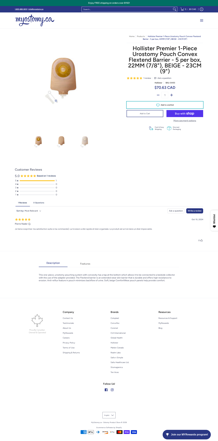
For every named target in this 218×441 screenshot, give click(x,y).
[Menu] (201, 20)
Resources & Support (167, 318)
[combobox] (127, 9)
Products (141, 36)
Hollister (158, 83)
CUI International (118, 333)
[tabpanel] (109, 274)
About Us (67, 328)
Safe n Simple (117, 357)
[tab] (53, 264)
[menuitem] (188, 9)
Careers (66, 338)
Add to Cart (145, 113)
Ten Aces (115, 372)
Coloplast (115, 318)
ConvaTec (115, 323)
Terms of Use (69, 347)
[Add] (171, 95)
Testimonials (68, 323)
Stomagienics (117, 367)
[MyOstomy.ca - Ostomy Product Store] (35, 20)
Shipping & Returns (71, 352)
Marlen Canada (117, 347)
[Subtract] (158, 95)
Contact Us (68, 318)
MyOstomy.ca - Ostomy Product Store (105, 422)
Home (132, 36)
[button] (106, 389)
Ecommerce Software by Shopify (109, 427)
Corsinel (114, 328)
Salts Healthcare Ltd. (120, 362)
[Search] (174, 9)
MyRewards (68, 333)
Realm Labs (116, 352)
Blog (160, 328)
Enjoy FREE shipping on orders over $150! (109, 3)
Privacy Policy (69, 342)
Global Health (117, 338)
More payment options (184, 120)
